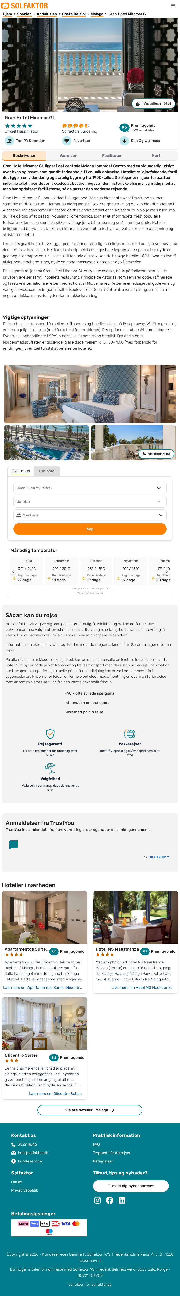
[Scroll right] (167, 571)
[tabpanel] (90, 258)
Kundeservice (30, 1161)
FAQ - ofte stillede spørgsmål (90, 693)
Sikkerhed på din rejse (84, 712)
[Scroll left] (13, 571)
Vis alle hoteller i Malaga (86, 1110)
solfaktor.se (102, 1284)
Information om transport (87, 702)
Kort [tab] (156, 155)
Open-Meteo (96, 593)
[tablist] (90, 156)
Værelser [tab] (68, 155)
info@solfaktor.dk (33, 1153)
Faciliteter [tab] (112, 155)
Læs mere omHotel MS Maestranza (141, 987)
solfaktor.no (78, 1284)
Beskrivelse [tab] (24, 155)
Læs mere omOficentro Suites (55, 1093)
